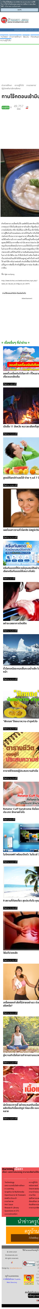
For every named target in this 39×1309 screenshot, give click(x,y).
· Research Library (11, 1207)
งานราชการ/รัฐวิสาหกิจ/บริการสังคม (19, 87)
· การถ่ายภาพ (8, 1201)
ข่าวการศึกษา (7, 85)
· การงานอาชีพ (33, 1207)
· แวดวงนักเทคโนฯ (10, 1214)
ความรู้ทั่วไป (19, 85)
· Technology (9, 1182)
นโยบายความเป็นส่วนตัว (13, 6)
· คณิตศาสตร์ (33, 1185)
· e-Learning (9, 1188)
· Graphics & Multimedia (14, 1191)
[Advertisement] (19, 1141)
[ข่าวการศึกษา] (15, 36)
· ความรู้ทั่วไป (33, 1182)
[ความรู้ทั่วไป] (5, 40)
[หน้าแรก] (4, 36)
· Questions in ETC (11, 1210)
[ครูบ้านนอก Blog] (26, 36)
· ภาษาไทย (32, 1195)
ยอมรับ (20, 10)
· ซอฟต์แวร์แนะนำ (10, 1198)
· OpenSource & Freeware (15, 1195)
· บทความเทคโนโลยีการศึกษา (14, 1185)
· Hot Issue (8, 1204)
